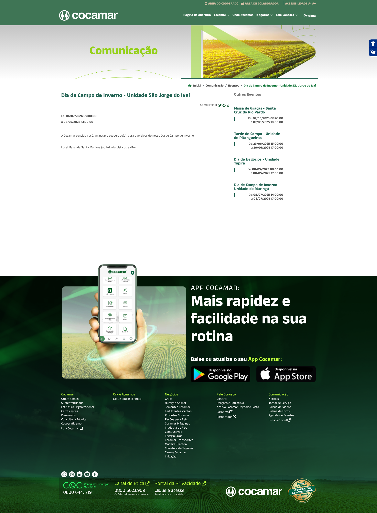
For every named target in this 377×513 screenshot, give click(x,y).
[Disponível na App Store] (286, 374)
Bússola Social (278, 420)
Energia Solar (173, 436)
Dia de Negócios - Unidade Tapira (256, 162)
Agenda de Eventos (281, 416)
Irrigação (170, 457)
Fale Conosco (226, 395)
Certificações (69, 411)
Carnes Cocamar (175, 453)
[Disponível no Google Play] (220, 374)
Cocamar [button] (220, 15)
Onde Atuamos (242, 15)
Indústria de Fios (176, 428)
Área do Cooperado (222, 4)
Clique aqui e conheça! (127, 399)
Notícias (274, 399)
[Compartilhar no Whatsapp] (228, 106)
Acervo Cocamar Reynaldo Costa (238, 407)
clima (311, 16)
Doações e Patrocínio (230, 403)
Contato (222, 399)
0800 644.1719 (77, 493)
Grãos (168, 399)
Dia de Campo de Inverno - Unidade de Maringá (257, 187)
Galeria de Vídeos (280, 407)
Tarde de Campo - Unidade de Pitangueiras (257, 136)
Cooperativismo (71, 424)
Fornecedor (225, 417)
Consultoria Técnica (74, 420)
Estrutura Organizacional (77, 407)
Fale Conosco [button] (285, 15)
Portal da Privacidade (178, 484)
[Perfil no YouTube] (87, 474)
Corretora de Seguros (179, 448)
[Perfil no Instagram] (72, 474)
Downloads (68, 416)
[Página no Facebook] (95, 474)
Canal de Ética (129, 484)
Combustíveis (173, 432)
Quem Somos (70, 399)
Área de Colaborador (261, 4)
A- (309, 4)
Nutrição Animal (175, 403)
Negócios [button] (262, 15)
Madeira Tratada (176, 444)
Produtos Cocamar (177, 416)
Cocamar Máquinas (177, 424)
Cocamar (67, 395)
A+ (314, 4)
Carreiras (223, 412)
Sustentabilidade (72, 403)
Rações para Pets (176, 420)
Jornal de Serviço (280, 403)
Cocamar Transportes (179, 440)
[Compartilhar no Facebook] (224, 106)
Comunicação (215, 86)
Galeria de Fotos (279, 411)
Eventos (233, 86)
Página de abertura (197, 15)
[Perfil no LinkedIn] (79, 474)
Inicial (197, 86)
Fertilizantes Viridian (178, 411)
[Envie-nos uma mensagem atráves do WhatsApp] (64, 474)
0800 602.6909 (129, 491)
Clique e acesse (169, 491)
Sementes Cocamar (177, 407)
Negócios (171, 395)
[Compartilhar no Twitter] (219, 106)
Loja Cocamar (70, 429)
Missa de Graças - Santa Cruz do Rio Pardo (255, 111)
